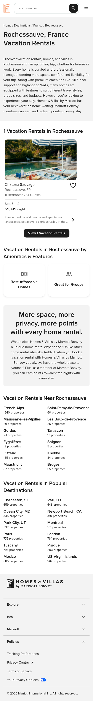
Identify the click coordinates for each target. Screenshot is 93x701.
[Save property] (73, 185)
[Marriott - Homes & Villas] (6, 8)
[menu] (86, 8)
